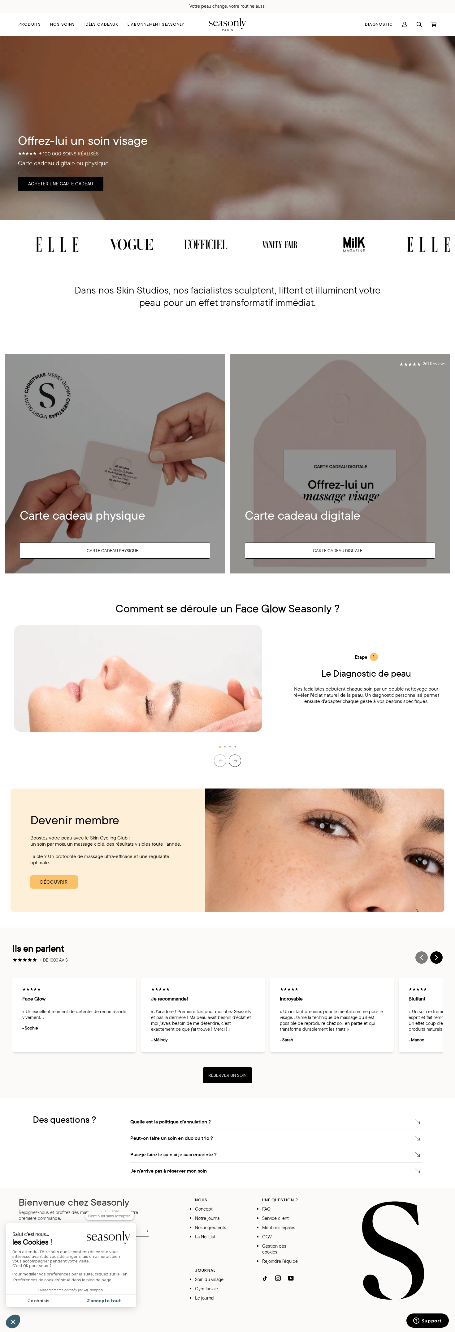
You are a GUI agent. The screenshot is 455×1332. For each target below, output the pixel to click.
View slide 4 (235, 747)
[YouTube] (291, 1278)
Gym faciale (206, 1289)
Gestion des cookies (274, 1249)
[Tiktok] (265, 1278)
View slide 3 (230, 747)
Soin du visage (209, 1279)
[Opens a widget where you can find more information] (427, 1321)
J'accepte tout (104, 1301)
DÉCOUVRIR (54, 882)
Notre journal (207, 1218)
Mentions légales (278, 1227)
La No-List (205, 1237)
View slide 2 (225, 747)
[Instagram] (278, 1278)
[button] (32, 24)
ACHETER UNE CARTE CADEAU (60, 184)
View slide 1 (220, 747)
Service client (275, 1218)
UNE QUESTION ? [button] (280, 1200)
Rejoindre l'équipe (280, 1261)
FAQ (266, 1209)
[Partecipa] (140, 1230)
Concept (204, 1209)
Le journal (204, 1298)
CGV (267, 1237)
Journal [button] (205, 1270)
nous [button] (201, 1200)
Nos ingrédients (210, 1227)
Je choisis (39, 1301)
